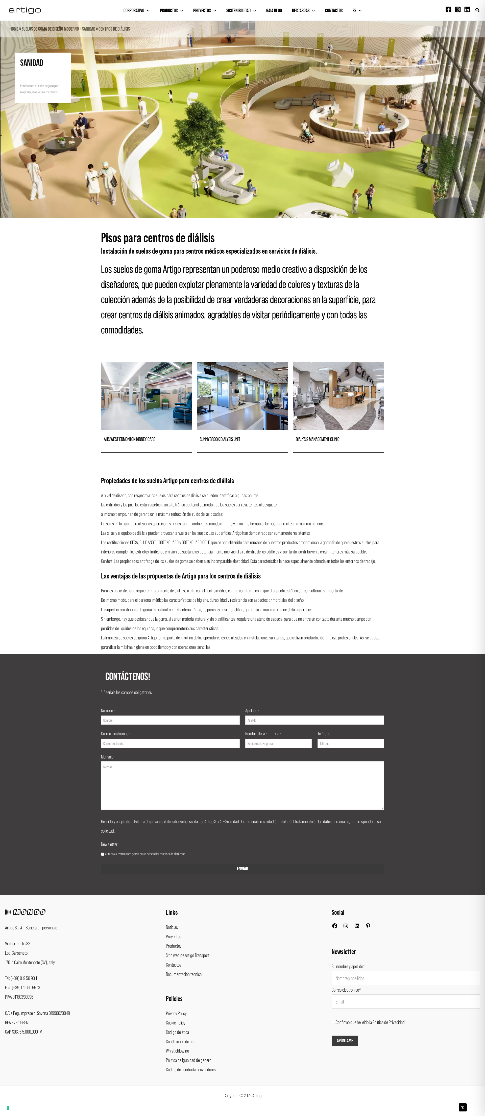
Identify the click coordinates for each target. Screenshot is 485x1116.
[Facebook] (448, 9)
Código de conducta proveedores (191, 1069)
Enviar (242, 869)
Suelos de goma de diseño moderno (50, 29)
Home (14, 29)
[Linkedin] (467, 9)
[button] (477, 10)
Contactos (334, 11)
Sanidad (88, 29)
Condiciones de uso (180, 1041)
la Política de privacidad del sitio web (158, 821)
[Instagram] (458, 9)
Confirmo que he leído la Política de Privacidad (370, 1022)
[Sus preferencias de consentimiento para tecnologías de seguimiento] (8, 1108)
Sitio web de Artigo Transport (187, 955)
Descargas (300, 11)
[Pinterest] (368, 927)
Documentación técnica (184, 974)
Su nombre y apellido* (348, 966)
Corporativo (134, 11)
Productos (169, 11)
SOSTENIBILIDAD (238, 11)
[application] (147, 10)
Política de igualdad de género (188, 1060)
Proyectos (202, 11)
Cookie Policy (175, 1022)
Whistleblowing (177, 1050)
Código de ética (177, 1032)
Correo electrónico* (346, 990)
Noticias (172, 927)
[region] (242, 119)
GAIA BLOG (274, 11)
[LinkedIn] (357, 927)
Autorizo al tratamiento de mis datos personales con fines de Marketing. (145, 854)
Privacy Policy (176, 1013)
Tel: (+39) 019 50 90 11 (21, 978)
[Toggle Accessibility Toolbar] (462, 1107)
